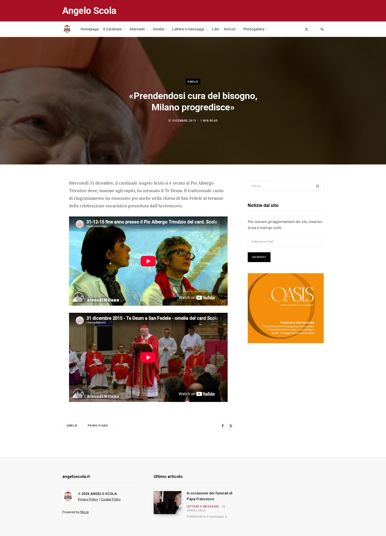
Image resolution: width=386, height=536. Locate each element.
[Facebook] (40, 195)
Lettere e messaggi (203, 506)
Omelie (192, 81)
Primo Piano (98, 425)
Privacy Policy (88, 499)
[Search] (320, 29)
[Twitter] (40, 207)
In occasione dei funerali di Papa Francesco (209, 496)
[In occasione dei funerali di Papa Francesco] (170, 504)
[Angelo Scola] (67, 29)
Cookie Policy (111, 499)
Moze (84, 512)
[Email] (40, 219)
